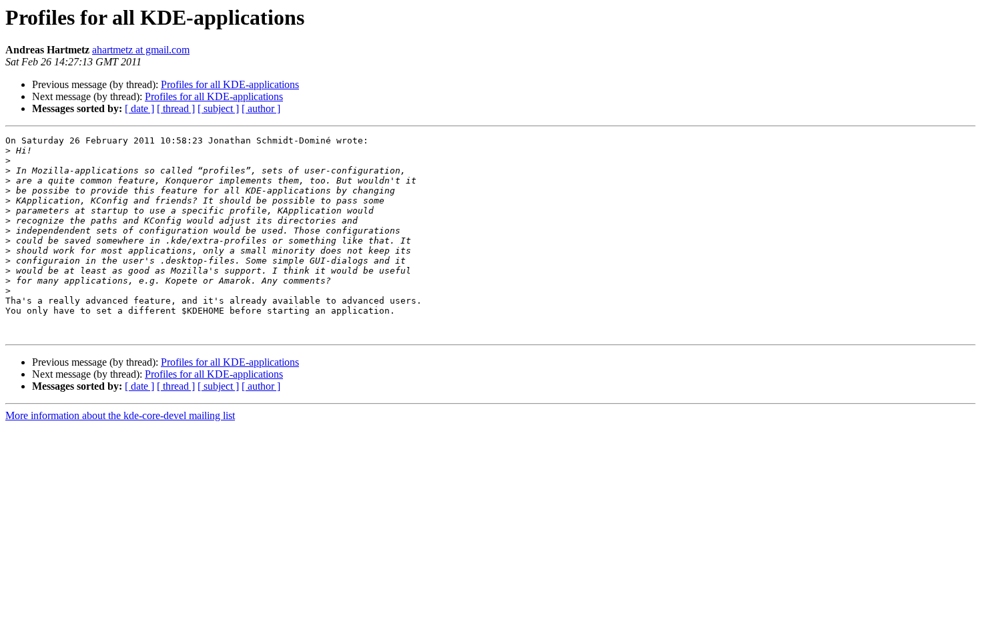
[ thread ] (176, 108)
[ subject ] (218, 108)
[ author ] (261, 108)
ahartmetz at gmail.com (141, 49)
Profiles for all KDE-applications (230, 84)
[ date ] (139, 108)
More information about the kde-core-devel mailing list (120, 415)
